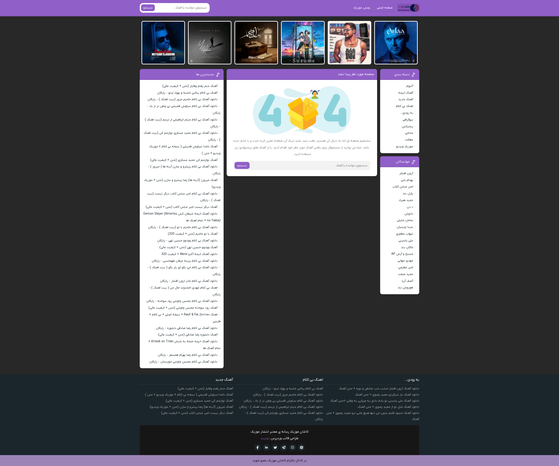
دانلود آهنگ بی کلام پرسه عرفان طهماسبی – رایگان (184, 261)
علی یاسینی (406, 241)
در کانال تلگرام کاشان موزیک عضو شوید (279, 460)
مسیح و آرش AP (402, 254)
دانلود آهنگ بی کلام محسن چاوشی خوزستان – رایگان (183, 362)
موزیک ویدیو (404, 146)
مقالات (409, 140)
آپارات (301, 447)
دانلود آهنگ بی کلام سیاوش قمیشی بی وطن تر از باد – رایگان (283, 401)
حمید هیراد (406, 200)
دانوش (408, 214)
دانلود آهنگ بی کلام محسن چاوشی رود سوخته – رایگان (181, 301)
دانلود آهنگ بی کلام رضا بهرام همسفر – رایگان (187, 355)
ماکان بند (407, 247)
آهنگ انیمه (405, 93)
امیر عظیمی (405, 267)
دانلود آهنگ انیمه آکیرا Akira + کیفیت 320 (189, 254)
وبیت (264, 438)
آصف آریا (407, 281)
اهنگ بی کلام (404, 106)
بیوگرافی (408, 120)
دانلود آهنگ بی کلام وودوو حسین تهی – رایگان (187, 241)
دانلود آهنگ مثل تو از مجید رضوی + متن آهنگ (388, 407)
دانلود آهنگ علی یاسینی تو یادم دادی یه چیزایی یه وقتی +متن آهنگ (374, 401)
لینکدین (266, 447)
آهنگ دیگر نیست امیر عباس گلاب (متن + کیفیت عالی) (181, 207)
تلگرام (284, 447)
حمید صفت (405, 274)
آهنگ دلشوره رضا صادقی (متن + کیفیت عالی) (187, 335)
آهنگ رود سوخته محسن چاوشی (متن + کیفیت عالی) (182, 308)
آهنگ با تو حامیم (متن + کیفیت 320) (192, 234)
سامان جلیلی (405, 220)
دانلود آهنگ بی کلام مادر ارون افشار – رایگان (188, 281)
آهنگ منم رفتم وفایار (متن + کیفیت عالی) (189, 86)
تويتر (275, 447)
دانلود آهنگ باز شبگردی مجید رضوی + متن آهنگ (387, 395)
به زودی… (406, 113)
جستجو (148, 8)
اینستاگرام (292, 447)
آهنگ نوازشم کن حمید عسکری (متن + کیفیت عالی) (183, 160)
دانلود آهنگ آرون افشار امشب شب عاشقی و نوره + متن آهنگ (379, 389)
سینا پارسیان (405, 227)
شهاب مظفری (404, 234)
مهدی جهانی (405, 261)
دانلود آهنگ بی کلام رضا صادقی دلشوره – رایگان (186, 328)
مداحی (409, 133)
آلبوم (409, 86)
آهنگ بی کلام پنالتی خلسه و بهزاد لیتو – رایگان (187, 93)
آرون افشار (406, 173)
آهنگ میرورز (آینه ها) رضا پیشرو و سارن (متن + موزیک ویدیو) (191, 407)
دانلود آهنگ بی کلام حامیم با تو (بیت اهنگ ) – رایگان (182, 227)
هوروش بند (405, 287)
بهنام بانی (407, 180)
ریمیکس (407, 126)
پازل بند (408, 193)
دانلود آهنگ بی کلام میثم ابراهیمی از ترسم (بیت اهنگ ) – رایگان (281, 407)
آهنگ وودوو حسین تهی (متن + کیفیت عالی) (188, 247)
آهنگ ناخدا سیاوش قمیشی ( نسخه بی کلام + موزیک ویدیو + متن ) (189, 395)
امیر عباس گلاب (403, 187)
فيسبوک (257, 447)
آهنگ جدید (405, 99)
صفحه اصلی (385, 8)
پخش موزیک (361, 8)
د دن (410, 207)
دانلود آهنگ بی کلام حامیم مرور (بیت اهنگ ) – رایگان (182, 99)
